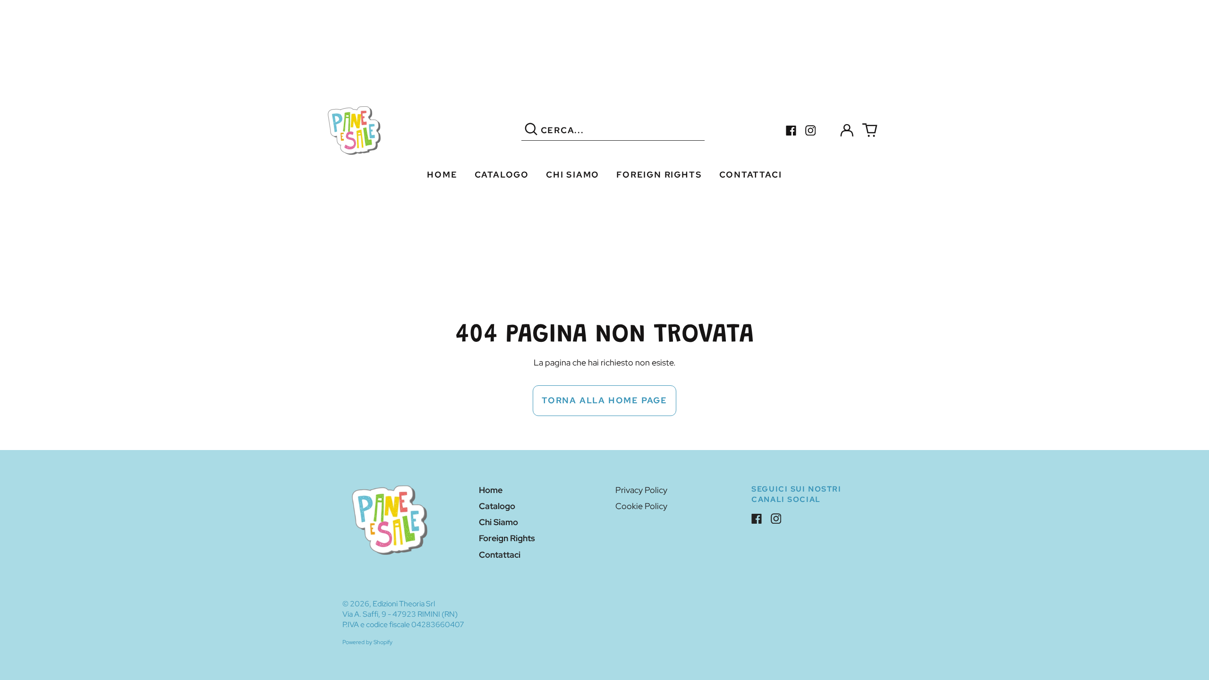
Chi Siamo (572, 174)
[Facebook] (791, 130)
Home (442, 174)
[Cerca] (531, 130)
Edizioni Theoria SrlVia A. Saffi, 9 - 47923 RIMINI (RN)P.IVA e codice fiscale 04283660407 (403, 614)
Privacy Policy (641, 489)
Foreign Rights (659, 174)
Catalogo (502, 174)
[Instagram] (810, 130)
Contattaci (750, 174)
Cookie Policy (641, 506)
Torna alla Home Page (604, 400)
